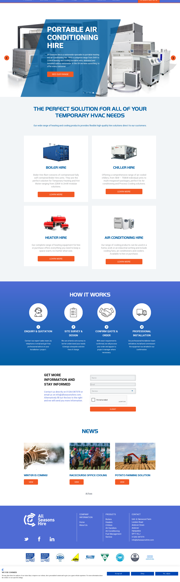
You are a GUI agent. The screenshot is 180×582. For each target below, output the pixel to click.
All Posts (89, 493)
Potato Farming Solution (132, 475)
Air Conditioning (113, 530)
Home (82, 522)
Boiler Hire (56, 167)
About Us (83, 525)
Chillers (109, 525)
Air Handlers (111, 528)
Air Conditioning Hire (124, 237)
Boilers (109, 519)
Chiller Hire (124, 167)
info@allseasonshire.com (68, 394)
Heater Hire (56, 237)
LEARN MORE (56, 194)
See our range (60, 74)
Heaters (109, 522)
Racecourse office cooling (88, 475)
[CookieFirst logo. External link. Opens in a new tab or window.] (3, 570)
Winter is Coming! (36, 475)
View (31, 482)
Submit (113, 409)
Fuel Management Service (113, 535)
